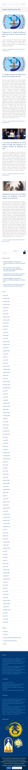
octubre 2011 (6, 545)
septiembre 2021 (6, 372)
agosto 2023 (5, 326)
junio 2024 (5, 310)
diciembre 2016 (6, 452)
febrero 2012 (6, 535)
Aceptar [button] (9, 768)
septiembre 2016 (6, 458)
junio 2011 (5, 554)
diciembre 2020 (6, 381)
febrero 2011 (6, 563)
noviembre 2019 (6, 406)
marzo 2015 (5, 498)
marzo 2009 (5, 619)
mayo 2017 (5, 440)
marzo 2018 (5, 421)
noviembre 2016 (6, 455)
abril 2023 (5, 329)
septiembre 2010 (6, 579)
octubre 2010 (6, 576)
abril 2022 (5, 357)
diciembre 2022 (6, 341)
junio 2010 (5, 582)
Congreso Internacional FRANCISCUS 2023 (12, 637)
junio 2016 (5, 461)
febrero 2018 (6, 425)
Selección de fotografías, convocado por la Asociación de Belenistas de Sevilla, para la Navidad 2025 (14, 263)
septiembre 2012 (6, 526)
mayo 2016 (5, 465)
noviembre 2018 (6, 415)
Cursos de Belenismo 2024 (8, 682)
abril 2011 (5, 560)
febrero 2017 (6, 446)
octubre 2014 (6, 505)
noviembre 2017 (6, 434)
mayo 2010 (5, 585)
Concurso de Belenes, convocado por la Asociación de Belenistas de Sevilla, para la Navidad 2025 (13, 667)
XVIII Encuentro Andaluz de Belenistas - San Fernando (13, 684)
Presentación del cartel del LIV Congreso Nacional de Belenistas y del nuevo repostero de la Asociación (14, 196)
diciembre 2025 (6, 298)
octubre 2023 (6, 323)
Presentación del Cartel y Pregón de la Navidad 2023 (13, 690)
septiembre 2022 (6, 350)
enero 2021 (5, 378)
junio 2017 (5, 437)
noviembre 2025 (6, 301)
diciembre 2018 (6, 412)
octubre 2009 (6, 606)
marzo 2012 (5, 532)
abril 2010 (5, 588)
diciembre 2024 (6, 304)
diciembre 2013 (6, 514)
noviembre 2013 (6, 517)
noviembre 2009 (6, 603)
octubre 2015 (6, 486)
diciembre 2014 (6, 502)
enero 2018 (5, 428)
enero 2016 (5, 477)
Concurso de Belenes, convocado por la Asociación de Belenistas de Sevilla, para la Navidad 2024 (13, 673)
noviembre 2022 (6, 344)
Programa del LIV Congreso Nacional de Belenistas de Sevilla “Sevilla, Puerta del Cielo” (14, 34)
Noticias (23, 49)
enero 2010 (5, 597)
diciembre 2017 (6, 431)
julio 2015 (5, 495)
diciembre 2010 (6, 569)
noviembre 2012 (6, 523)
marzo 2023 (5, 332)
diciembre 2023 (6, 317)
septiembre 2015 (6, 489)
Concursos (5, 634)
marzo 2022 (5, 360)
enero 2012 (5, 539)
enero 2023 (5, 338)
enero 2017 (5, 449)
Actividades (5, 631)
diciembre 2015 (6, 480)
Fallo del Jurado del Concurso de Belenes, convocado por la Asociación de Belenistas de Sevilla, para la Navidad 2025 (13, 269)
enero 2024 (5, 313)
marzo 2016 (5, 471)
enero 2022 (5, 363)
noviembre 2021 (6, 369)
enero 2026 (5, 295)
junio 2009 (5, 613)
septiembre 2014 (6, 508)
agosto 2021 (5, 375)
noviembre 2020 (6, 384)
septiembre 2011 (6, 548)
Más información (5, 50)
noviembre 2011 (6, 542)
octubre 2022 (6, 347)
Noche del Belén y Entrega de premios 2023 (11, 685)
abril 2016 (5, 468)
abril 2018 (5, 418)
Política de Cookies (17, 768)
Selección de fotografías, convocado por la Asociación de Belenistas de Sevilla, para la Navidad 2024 (14, 280)
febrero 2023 (6, 335)
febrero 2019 (6, 409)
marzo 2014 (5, 511)
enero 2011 (5, 566)
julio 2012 (5, 529)
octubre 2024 (6, 307)
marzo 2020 (5, 397)
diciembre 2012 (6, 520)
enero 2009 (5, 622)
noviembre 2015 (6, 483)
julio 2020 (5, 391)
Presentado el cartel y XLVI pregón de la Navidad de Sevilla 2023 (13, 688)
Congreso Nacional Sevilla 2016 (14, 49)
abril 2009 (5, 616)
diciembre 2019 (6, 403)
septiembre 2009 (6, 609)
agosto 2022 (5, 354)
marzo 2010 (5, 591)
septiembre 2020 (6, 387)
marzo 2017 (5, 443)
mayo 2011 (5, 557)
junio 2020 (5, 394)
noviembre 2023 (6, 320)
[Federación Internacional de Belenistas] (14, 723)
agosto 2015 (5, 492)
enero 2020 (5, 400)
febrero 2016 (6, 474)
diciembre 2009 (6, 600)
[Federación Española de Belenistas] (8, 738)
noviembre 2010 (6, 572)
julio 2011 (5, 551)
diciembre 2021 (6, 366)
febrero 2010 (6, 594)
